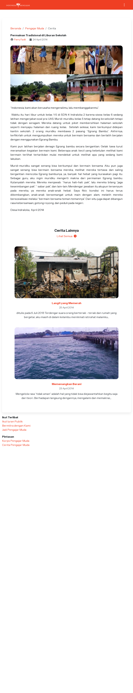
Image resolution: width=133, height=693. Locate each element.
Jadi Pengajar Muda (14, 429)
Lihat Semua (64, 236)
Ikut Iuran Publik (12, 421)
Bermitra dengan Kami (16, 425)
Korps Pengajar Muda (15, 440)
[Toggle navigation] (124, 4)
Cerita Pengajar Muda (15, 445)
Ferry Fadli (20, 39)
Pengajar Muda (34, 28)
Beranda (15, 28)
